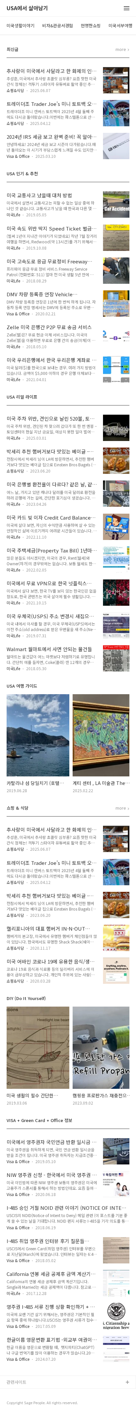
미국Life (13, 214)
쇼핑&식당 (15, 90)
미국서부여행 (120, 25)
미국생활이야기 (20, 25)
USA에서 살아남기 (27, 8)
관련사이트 (16, 1382)
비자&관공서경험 (57, 25)
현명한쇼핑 (91, 25)
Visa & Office (18, 156)
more (121, 49)
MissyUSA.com (21, 1404)
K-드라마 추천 (19, 1393)
